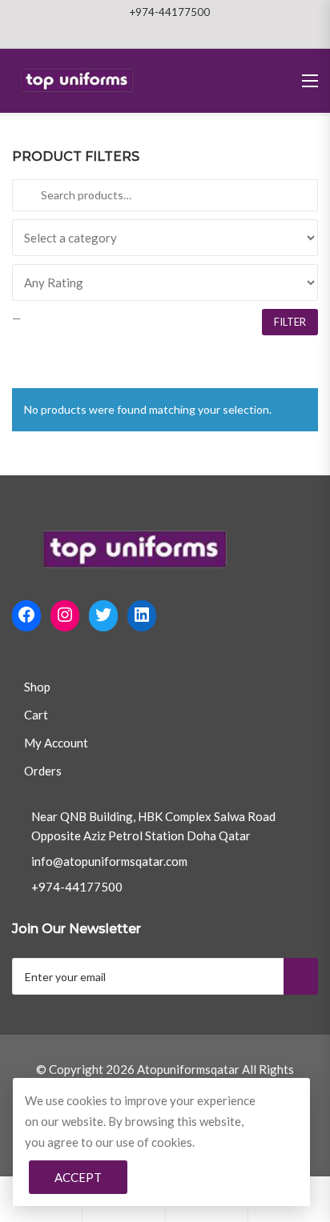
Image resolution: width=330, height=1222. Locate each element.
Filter (290, 321)
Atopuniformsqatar (188, 1069)
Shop (37, 686)
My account (56, 742)
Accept (78, 1177)
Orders (43, 770)
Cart (36, 714)
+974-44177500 (170, 12)
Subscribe (301, 976)
